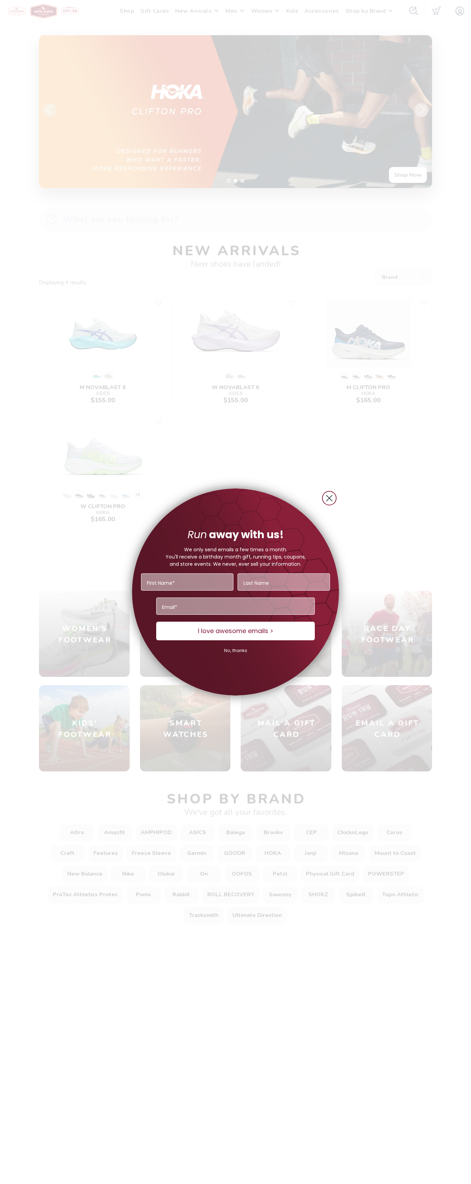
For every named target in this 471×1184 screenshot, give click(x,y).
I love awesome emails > (235, 630)
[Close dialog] (329, 498)
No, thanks (235, 650)
